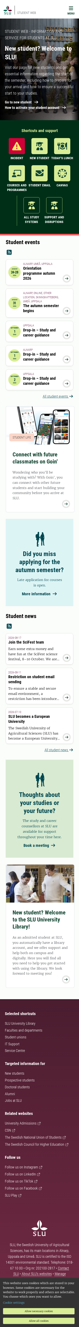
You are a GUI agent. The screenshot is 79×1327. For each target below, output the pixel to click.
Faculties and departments (23, 1030)
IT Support (12, 1044)
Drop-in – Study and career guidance (39, 332)
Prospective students (20, 1080)
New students (14, 1073)
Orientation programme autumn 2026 (39, 273)
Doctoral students (17, 1087)
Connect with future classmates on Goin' (35, 458)
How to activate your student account (32, 107)
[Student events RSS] (39, 252)
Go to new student (18, 102)
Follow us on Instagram (21, 1167)
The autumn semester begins (41, 308)
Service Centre (15, 1050)
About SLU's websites (37, 1274)
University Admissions (20, 1123)
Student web (26, 13)
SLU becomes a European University (29, 719)
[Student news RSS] (39, 626)
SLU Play (11, 1195)
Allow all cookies (39, 1320)
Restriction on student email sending (31, 679)
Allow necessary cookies (39, 1311)
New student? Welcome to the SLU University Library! (39, 919)
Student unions (15, 1037)
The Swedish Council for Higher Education (34, 1144)
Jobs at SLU (13, 1100)
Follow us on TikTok (19, 1181)
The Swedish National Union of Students (33, 1137)
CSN (8, 1130)
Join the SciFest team (26, 642)
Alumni (10, 1094)
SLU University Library (20, 1023)
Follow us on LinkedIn (20, 1174)
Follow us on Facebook (21, 1188)
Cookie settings (14, 1302)
